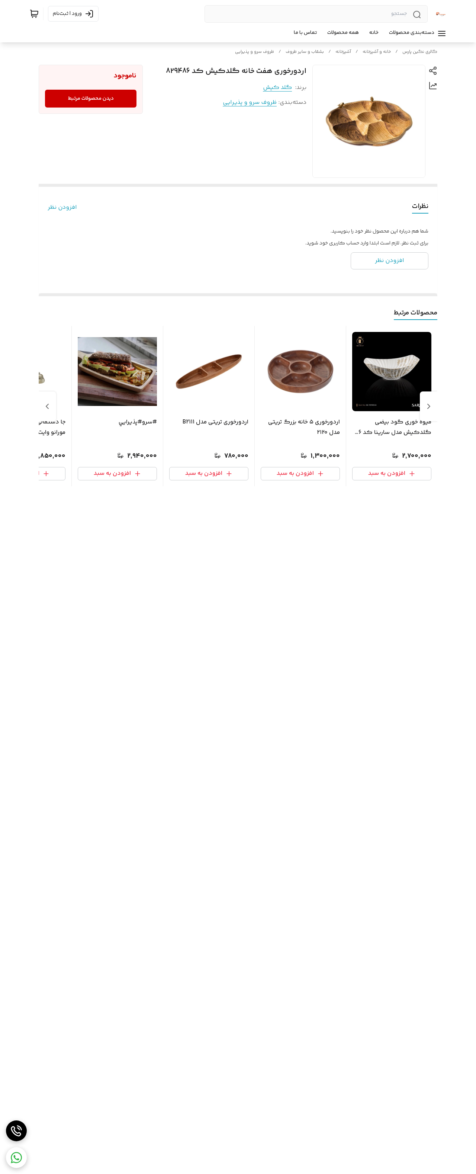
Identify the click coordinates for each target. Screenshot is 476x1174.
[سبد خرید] (34, 13)
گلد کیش (277, 87)
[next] (47, 406)
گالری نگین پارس (419, 51)
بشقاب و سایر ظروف (305, 51)
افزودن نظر (62, 207)
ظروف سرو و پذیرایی (254, 51)
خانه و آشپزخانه (377, 51)
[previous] (429, 406)
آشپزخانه (343, 51)
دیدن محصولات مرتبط (91, 99)
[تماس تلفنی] (16, 1130)
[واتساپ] (16, 1157)
